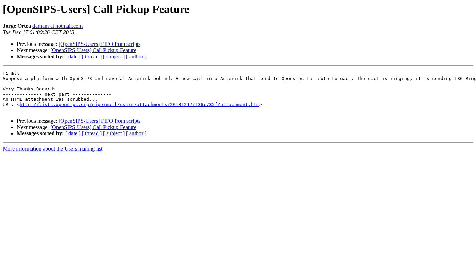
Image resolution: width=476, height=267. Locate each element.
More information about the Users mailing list (52, 149)
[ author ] (136, 56)
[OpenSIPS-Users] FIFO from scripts (99, 44)
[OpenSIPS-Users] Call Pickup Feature (93, 50)
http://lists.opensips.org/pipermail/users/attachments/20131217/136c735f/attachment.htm (139, 104)
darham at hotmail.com (57, 26)
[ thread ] (92, 56)
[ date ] (72, 56)
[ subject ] (114, 56)
